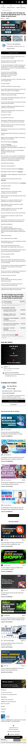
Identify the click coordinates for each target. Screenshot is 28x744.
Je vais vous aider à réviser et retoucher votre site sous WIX (12, 644)
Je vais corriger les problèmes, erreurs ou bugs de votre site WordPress (12, 669)
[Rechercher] (16, 2)
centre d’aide (15, 685)
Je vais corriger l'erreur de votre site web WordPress (12, 593)
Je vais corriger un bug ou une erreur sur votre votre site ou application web (12, 543)
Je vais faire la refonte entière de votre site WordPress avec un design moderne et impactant (12, 459)
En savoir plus (13, 404)
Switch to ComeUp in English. (12, 737)
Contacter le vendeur (13, 52)
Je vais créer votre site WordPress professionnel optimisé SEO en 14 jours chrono (11, 434)
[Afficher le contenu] (25, 706)
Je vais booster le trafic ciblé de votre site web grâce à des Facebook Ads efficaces (12, 508)
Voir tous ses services (13, 515)
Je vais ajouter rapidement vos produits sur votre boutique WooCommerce (13, 483)
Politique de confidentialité (13, 731)
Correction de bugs (6, 10)
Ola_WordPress (16, 44)
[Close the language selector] (21, 737)
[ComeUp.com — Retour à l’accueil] (2, 2)
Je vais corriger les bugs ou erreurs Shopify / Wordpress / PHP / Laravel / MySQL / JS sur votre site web (13, 619)
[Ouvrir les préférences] (19, 2)
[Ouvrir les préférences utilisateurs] (25, 2)
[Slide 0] (6, 38)
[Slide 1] (18, 38)
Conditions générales (13, 729)
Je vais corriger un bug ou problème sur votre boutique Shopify (12, 568)
